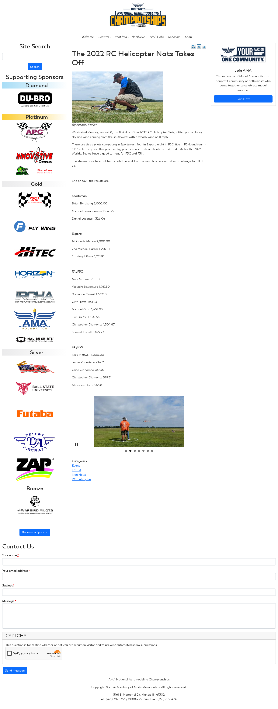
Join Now (243, 99)
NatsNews (138, 37)
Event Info (120, 37)
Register (103, 37)
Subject (8, 585)
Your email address (16, 570)
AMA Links (157, 37)
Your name (10, 555)
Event (76, 465)
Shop (188, 37)
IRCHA (76, 470)
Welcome (88, 37)
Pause (76, 444)
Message (9, 601)
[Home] (137, 15)
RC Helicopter (81, 479)
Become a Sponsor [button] (34, 532)
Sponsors (174, 37)
